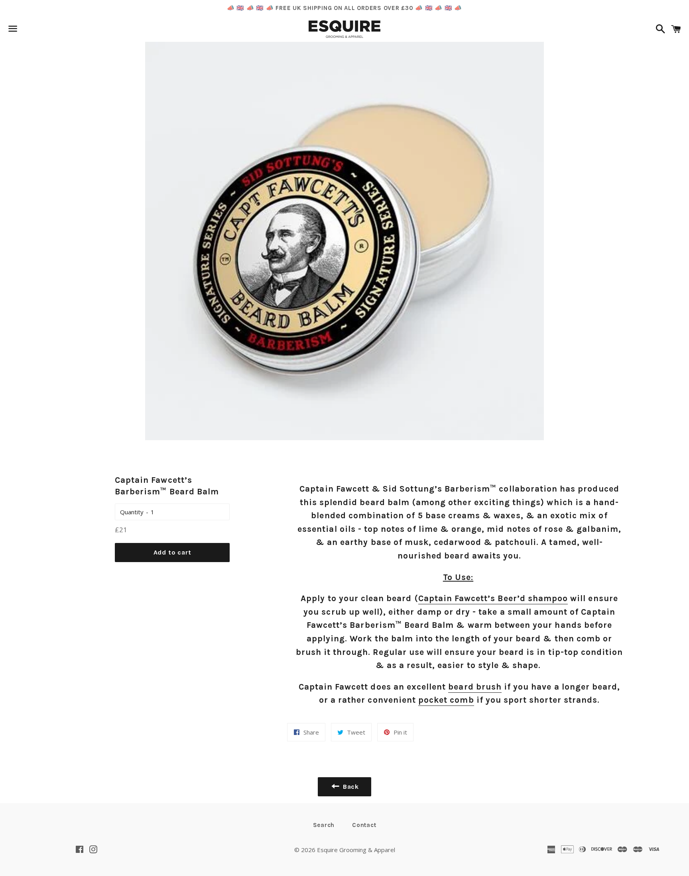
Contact (364, 825)
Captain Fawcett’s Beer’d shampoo (493, 598)
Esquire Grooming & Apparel (356, 850)
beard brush (475, 687)
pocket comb (446, 700)
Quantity (132, 512)
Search (324, 825)
